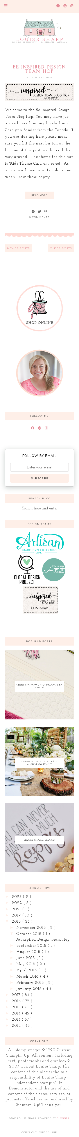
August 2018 (29, 952)
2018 (17, 922)
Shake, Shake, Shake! (39, 840)
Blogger (63, 1118)
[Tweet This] (39, 211)
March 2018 (28, 977)
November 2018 (31, 928)
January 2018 (29, 989)
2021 (17, 909)
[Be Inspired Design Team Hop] (39, 100)
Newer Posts (18, 248)
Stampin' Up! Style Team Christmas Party (39, 762)
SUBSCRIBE (39, 478)
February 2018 (30, 983)
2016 (17, 1001)
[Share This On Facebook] (33, 211)
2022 (17, 903)
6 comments (39, 217)
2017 (17, 995)
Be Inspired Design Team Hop (39, 69)
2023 (17, 897)
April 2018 (27, 970)
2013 (17, 1020)
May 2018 (26, 964)
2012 (17, 1026)
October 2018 (29, 934)
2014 (17, 1014)
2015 (17, 1007)
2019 (17, 916)
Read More (39, 195)
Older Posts (61, 248)
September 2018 (32, 946)
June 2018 (26, 958)
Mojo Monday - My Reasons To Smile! (39, 686)
